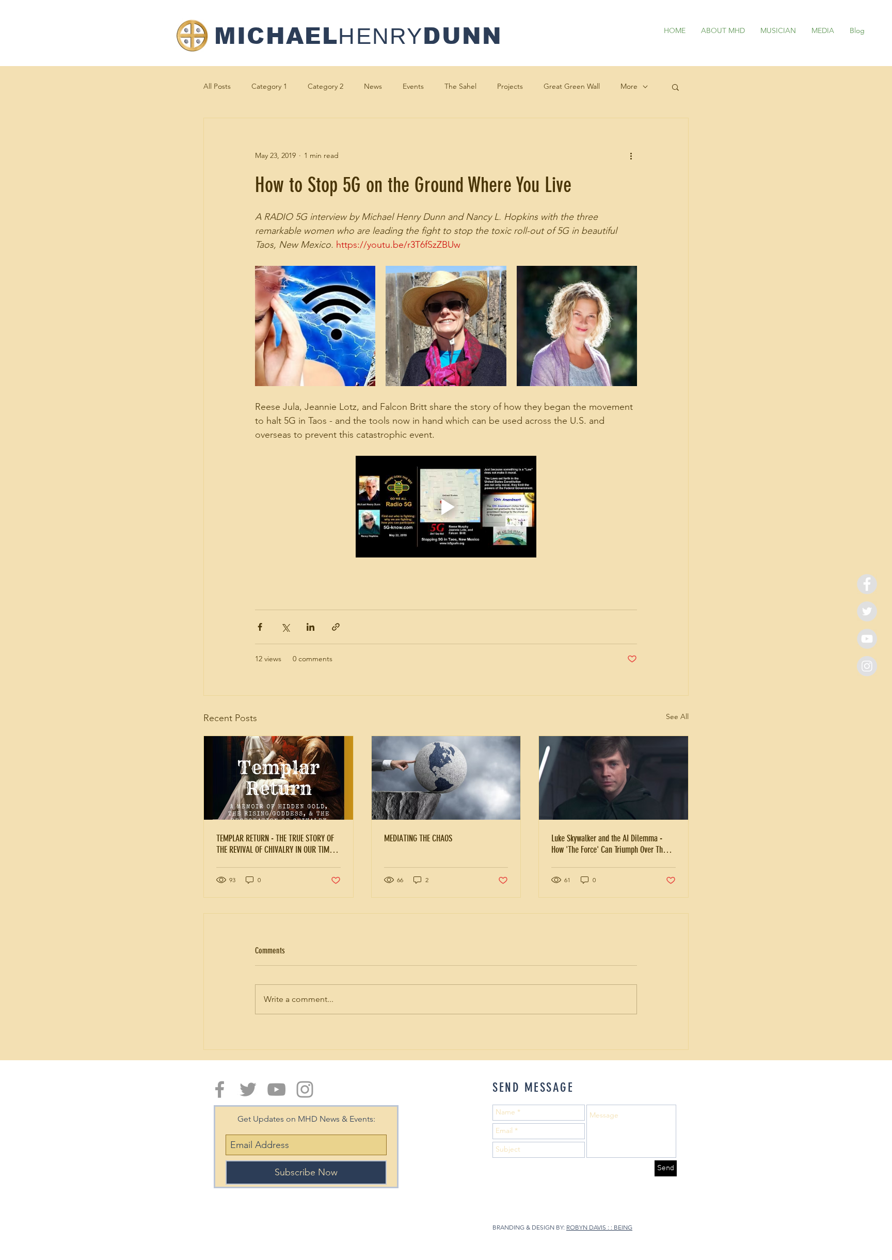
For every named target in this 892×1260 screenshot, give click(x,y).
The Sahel (460, 86)
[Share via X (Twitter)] (285, 627)
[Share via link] (336, 627)
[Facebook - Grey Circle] (867, 584)
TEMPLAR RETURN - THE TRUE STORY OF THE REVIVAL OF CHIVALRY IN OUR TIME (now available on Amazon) (275, 844)
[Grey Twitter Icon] (248, 1089)
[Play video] (446, 506)
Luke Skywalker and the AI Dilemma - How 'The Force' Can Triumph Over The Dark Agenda (608, 844)
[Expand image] (315, 326)
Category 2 (325, 86)
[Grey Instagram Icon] (305, 1089)
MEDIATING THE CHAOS (418, 838)
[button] (675, 87)
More (629, 86)
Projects (510, 86)
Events (413, 86)
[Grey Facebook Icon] (220, 1089)
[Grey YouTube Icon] (276, 1089)
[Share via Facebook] (260, 627)
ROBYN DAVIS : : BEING (599, 1227)
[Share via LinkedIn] (310, 627)
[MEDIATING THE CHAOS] (446, 778)
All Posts (217, 86)
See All (677, 716)
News (373, 86)
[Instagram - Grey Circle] (867, 666)
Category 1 (269, 86)
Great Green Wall (572, 86)
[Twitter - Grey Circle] (867, 611)
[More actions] (631, 155)
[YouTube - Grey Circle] (867, 639)
